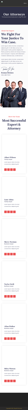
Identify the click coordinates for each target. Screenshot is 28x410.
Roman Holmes (7, 73)
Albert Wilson (10, 157)
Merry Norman (10, 242)
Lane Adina (8, 200)
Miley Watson (9, 369)
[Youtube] (11, 169)
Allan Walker (9, 326)
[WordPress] (14, 169)
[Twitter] (8, 169)
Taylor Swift (9, 284)
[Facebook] (5, 169)
